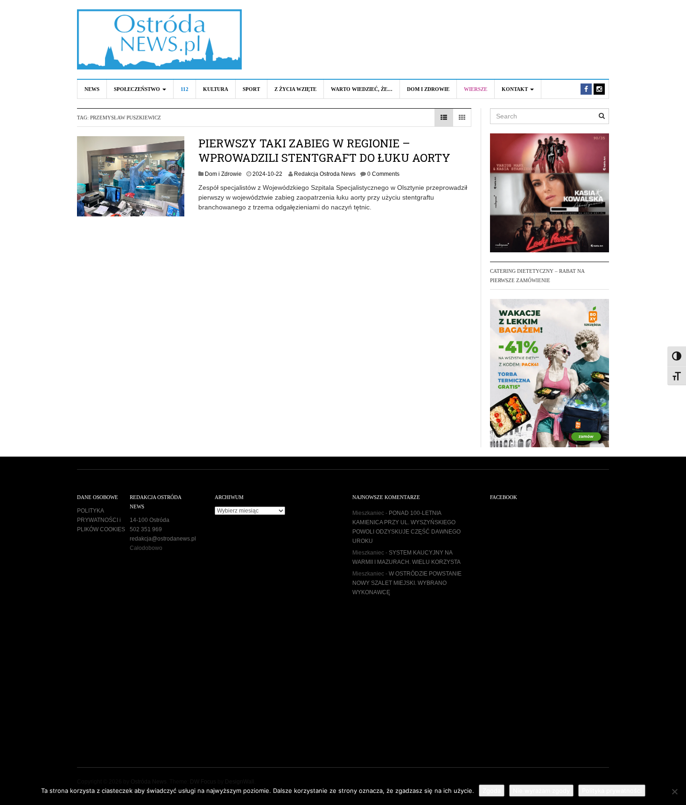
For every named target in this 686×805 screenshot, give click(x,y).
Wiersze (475, 89)
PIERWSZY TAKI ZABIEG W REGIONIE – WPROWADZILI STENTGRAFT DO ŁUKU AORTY (324, 150)
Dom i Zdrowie (428, 89)
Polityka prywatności (612, 790)
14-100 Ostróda (149, 520)
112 (185, 89)
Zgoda (492, 790)
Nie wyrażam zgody (541, 790)
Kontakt (515, 89)
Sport (251, 89)
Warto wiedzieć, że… (361, 89)
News (91, 89)
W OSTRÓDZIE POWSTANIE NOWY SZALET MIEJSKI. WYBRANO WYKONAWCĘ (407, 583)
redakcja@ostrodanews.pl (163, 538)
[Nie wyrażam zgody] (674, 791)
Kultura (215, 89)
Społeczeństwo (137, 89)
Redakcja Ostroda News (325, 174)
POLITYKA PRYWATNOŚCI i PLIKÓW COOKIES (101, 520)
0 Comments (383, 174)
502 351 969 (146, 529)
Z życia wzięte (295, 89)
